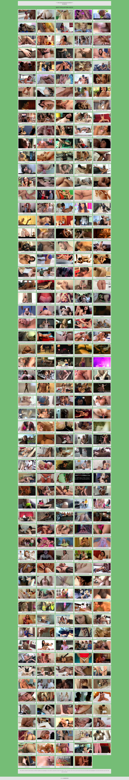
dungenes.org (65, 778)
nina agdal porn (64, 3)
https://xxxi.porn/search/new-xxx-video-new (65, 2)
